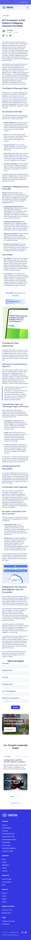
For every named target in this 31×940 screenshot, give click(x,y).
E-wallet (4, 862)
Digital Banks (5, 865)
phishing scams (22, 156)
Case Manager (6, 842)
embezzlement (21, 97)
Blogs (3, 885)
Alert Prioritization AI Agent (9, 839)
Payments (4, 871)
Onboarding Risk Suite (8, 833)
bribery (10, 97)
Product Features (6, 882)
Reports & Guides (7, 879)
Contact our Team (7, 910)
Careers (4, 901)
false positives (17, 228)
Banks (3, 859)
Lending (4, 868)
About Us (4, 893)
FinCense (4, 825)
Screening (5, 831)
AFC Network (5, 924)
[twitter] (7, 35)
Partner (4, 896)
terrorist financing (7, 99)
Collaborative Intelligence (9, 848)
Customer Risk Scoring (8, 836)
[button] (24, 2)
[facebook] (10, 35)
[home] (7, 7)
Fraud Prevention (7, 828)
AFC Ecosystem (6, 845)
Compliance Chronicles (8, 921)
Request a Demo (6, 913)
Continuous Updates (7, 851)
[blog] (15, 773)
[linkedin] (3, 35)
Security (4, 899)
